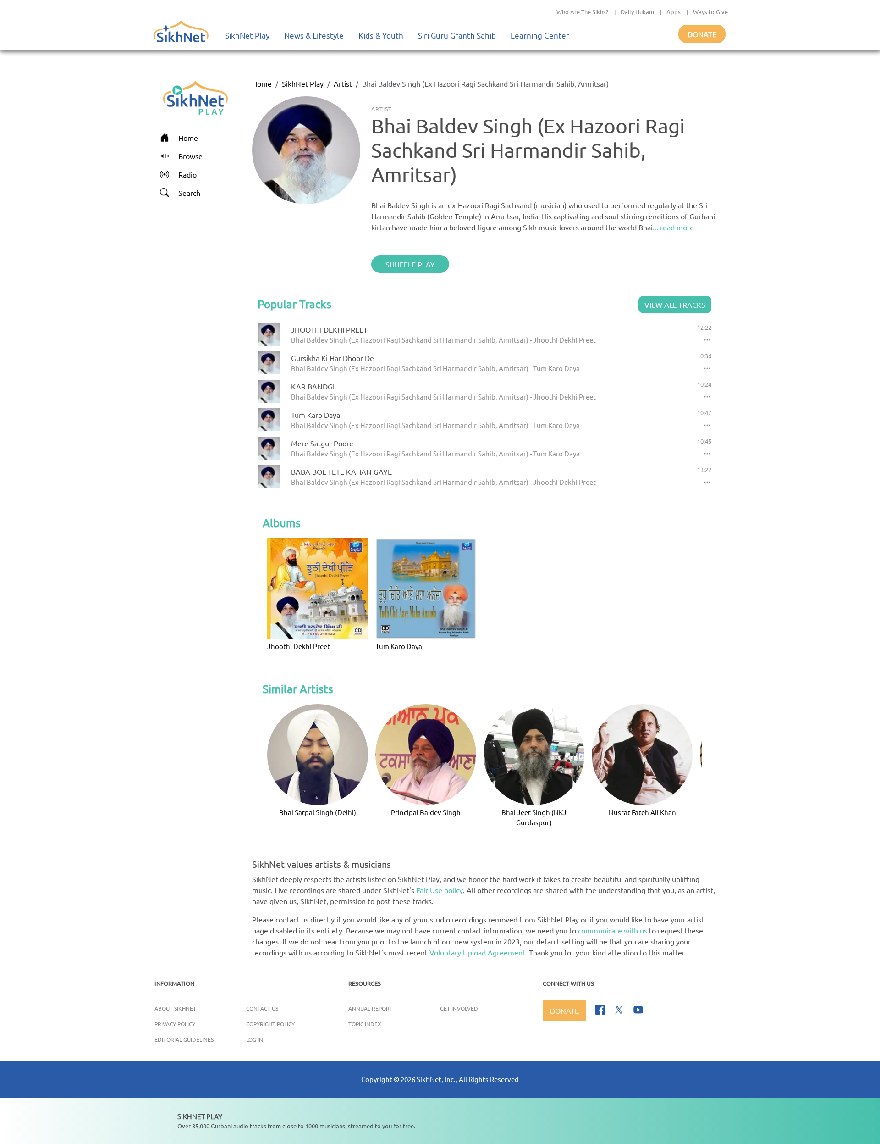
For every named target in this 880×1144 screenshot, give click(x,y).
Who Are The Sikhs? (582, 12)
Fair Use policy (439, 889)
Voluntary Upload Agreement (477, 952)
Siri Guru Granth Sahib (457, 35)
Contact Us (262, 1008)
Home (262, 83)
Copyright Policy (270, 1023)
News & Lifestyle (314, 35)
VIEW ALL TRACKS (674, 304)
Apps (673, 12)
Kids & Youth (380, 35)
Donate (702, 34)
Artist (343, 83)
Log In (254, 1039)
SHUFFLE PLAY (410, 264)
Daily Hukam (637, 12)
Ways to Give (710, 12)
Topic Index (364, 1023)
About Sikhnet (175, 1008)
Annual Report (370, 1008)
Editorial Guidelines (184, 1039)
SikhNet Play (247, 35)
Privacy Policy (174, 1023)
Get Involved (459, 1008)
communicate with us (612, 930)
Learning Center (540, 35)
